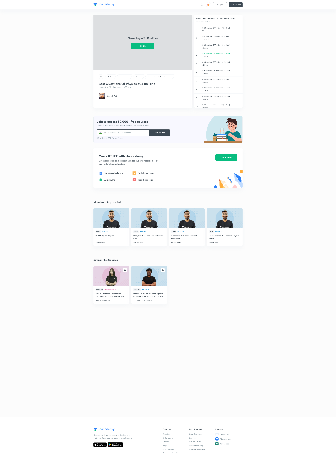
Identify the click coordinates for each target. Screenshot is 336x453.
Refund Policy (195, 441)
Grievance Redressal (197, 449)
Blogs (165, 445)
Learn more (226, 157)
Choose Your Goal (134, 4)
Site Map (193, 438)
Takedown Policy (196, 445)
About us (166, 434)
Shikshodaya (168, 438)
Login (143, 45)
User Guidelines (195, 434)
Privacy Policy (168, 449)
